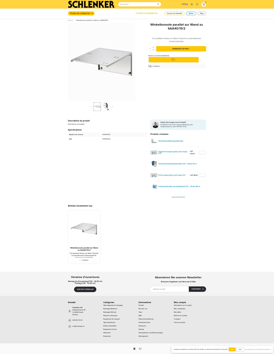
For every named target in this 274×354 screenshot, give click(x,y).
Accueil (70, 20)
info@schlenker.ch (78, 326)
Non (240, 349)
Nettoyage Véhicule (109, 312)
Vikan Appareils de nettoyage (113, 305)
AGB (140, 316)
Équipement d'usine (110, 329)
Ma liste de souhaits (180, 316)
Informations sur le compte (183, 305)
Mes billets (177, 312)
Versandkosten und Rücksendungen (151, 333)
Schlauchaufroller (178, 197)
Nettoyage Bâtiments (110, 309)
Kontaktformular (85, 289)
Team (140, 312)
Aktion (191, 13)
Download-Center (144, 322)
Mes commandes (179, 309)
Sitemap (141, 329)
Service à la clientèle (174, 13)
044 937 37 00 (77, 320)
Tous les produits (179, 322)
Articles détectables (109, 326)
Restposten (107, 336)
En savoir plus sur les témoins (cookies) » (258, 349)
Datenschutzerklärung (146, 319)
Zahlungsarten (143, 336)
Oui (232, 349)
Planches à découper (110, 316)
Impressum (142, 326)
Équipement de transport (111, 319)
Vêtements (106, 333)
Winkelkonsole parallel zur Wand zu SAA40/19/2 (92, 20)
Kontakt (141, 305)
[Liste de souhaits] (197, 4)
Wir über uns (143, 309)
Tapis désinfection (109, 322)
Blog (201, 13)
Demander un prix (180, 49)
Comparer (85, 260)
